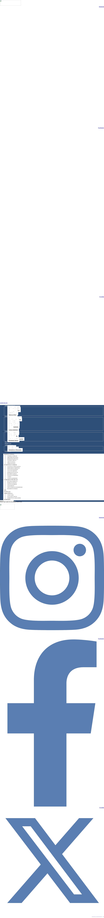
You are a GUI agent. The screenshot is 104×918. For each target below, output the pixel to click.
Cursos (9, 476)
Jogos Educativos (12, 496)
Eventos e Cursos (10, 465)
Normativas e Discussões (14, 498)
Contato (7, 499)
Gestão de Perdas (12, 484)
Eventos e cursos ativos (13, 466)
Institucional (9, 454)
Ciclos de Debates (12, 471)
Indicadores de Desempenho (15, 487)
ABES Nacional (11, 462)
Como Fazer (10, 495)
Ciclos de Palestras (12, 469)
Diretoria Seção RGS (12, 457)
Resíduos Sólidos (12, 482)
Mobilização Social (12, 472)
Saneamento (10, 485)
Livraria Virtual (11, 460)
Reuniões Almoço (12, 473)
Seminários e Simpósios (13, 468)
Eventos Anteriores (12, 475)
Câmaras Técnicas (11, 479)
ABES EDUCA (8, 493)
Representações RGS (12, 459)
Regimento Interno (12, 488)
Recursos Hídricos (12, 481)
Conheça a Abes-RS (12, 456)
